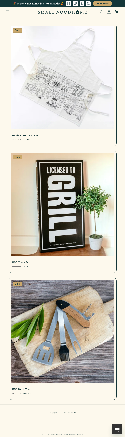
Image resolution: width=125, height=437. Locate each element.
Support (54, 413)
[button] (7, 12)
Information (69, 413)
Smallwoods (56, 435)
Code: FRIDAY (103, 3)
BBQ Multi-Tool (21, 389)
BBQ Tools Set (21, 262)
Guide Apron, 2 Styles (25, 135)
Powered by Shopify (73, 435)
